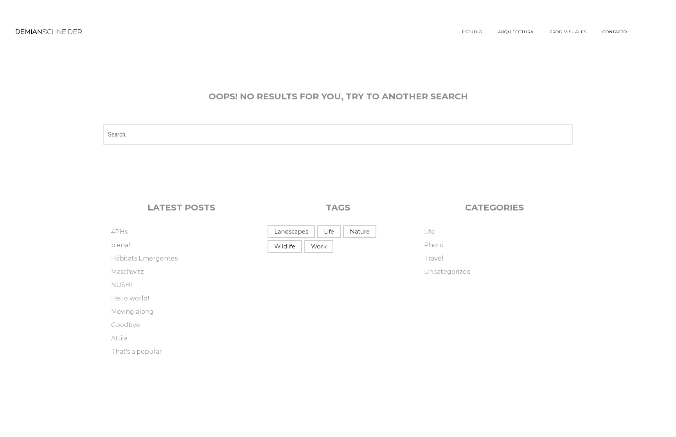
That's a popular (136, 351)
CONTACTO (614, 31)
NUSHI (121, 285)
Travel (434, 258)
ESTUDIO (472, 31)
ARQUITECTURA (516, 31)
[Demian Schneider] (49, 32)
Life (329, 231)
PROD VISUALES (568, 31)
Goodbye (125, 325)
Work (319, 246)
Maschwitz (127, 271)
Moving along (132, 311)
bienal (120, 245)
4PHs (119, 232)
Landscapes (291, 231)
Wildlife (284, 246)
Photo (434, 245)
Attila (119, 338)
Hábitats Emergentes (144, 258)
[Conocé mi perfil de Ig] (654, 31)
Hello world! (130, 298)
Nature (360, 231)
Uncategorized (447, 271)
